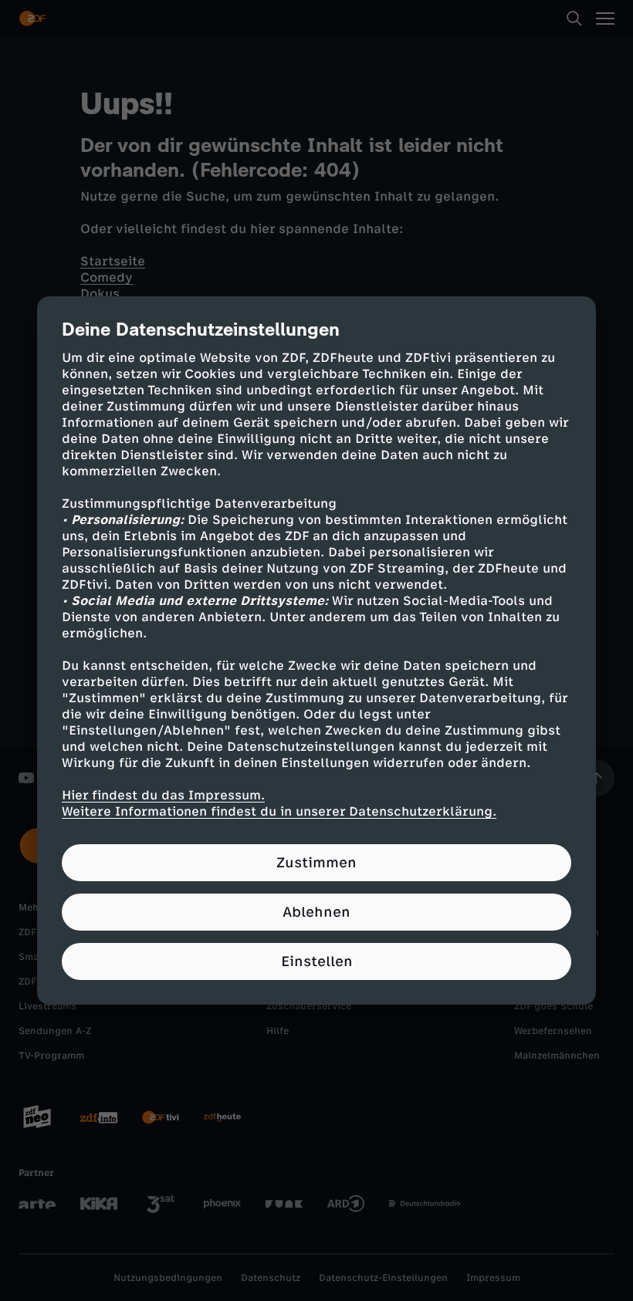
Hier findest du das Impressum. (163, 795)
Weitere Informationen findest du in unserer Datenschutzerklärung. (279, 811)
